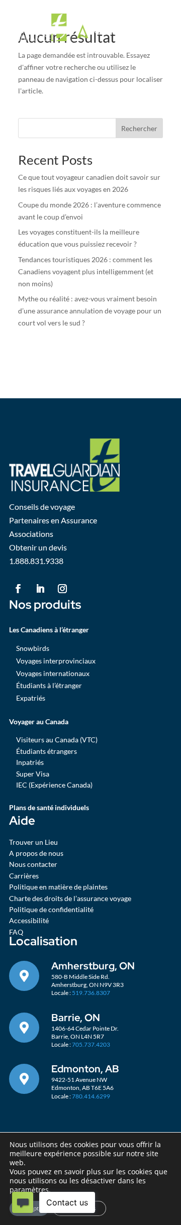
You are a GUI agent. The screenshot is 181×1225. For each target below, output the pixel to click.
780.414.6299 (91, 1096)
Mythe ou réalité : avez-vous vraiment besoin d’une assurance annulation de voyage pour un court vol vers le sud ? (89, 310)
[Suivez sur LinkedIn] (40, 589)
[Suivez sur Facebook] (18, 589)
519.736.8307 (91, 992)
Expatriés (30, 698)
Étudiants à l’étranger (49, 685)
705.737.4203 (91, 1044)
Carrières (24, 875)
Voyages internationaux (52, 673)
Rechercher (139, 128)
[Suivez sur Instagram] (62, 589)
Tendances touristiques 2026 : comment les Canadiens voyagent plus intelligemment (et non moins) (85, 271)
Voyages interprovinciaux (56, 660)
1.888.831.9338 (36, 561)
